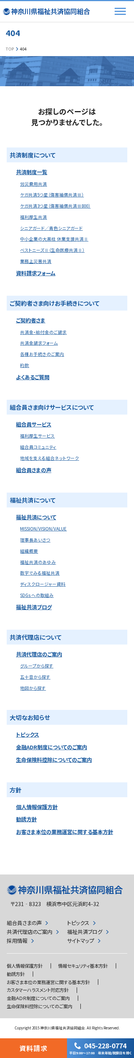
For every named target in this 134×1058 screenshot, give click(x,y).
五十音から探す (35, 677)
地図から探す (33, 688)
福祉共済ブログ (34, 607)
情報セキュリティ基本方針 (83, 966)
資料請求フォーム (35, 273)
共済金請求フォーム (39, 343)
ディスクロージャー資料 (43, 584)
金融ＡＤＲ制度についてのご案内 (38, 998)
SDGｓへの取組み (37, 595)
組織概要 (29, 551)
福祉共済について (36, 517)
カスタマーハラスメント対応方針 (37, 990)
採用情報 (17, 940)
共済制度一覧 (31, 172)
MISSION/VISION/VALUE (43, 529)
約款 (24, 365)
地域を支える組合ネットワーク (49, 458)
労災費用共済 (33, 184)
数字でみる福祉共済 (40, 573)
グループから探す (36, 666)
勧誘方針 (26, 819)
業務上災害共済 (35, 261)
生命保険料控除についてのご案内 (54, 759)
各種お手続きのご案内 (42, 354)
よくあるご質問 (33, 377)
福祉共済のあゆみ (38, 562)
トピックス (27, 734)
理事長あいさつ (35, 540)
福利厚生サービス (37, 436)
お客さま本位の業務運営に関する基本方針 (64, 831)
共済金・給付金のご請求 (43, 332)
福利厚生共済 (33, 217)
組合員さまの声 (33, 470)
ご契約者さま (30, 320)
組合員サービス (33, 424)
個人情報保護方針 (37, 807)
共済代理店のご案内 (39, 654)
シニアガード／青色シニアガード (51, 228)
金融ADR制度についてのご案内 (51, 747)
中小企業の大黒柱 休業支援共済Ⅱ (54, 239)
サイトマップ (80, 940)
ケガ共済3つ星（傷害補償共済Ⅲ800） (55, 206)
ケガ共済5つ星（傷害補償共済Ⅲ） (52, 195)
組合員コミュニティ (38, 447)
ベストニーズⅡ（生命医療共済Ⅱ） (52, 250)
